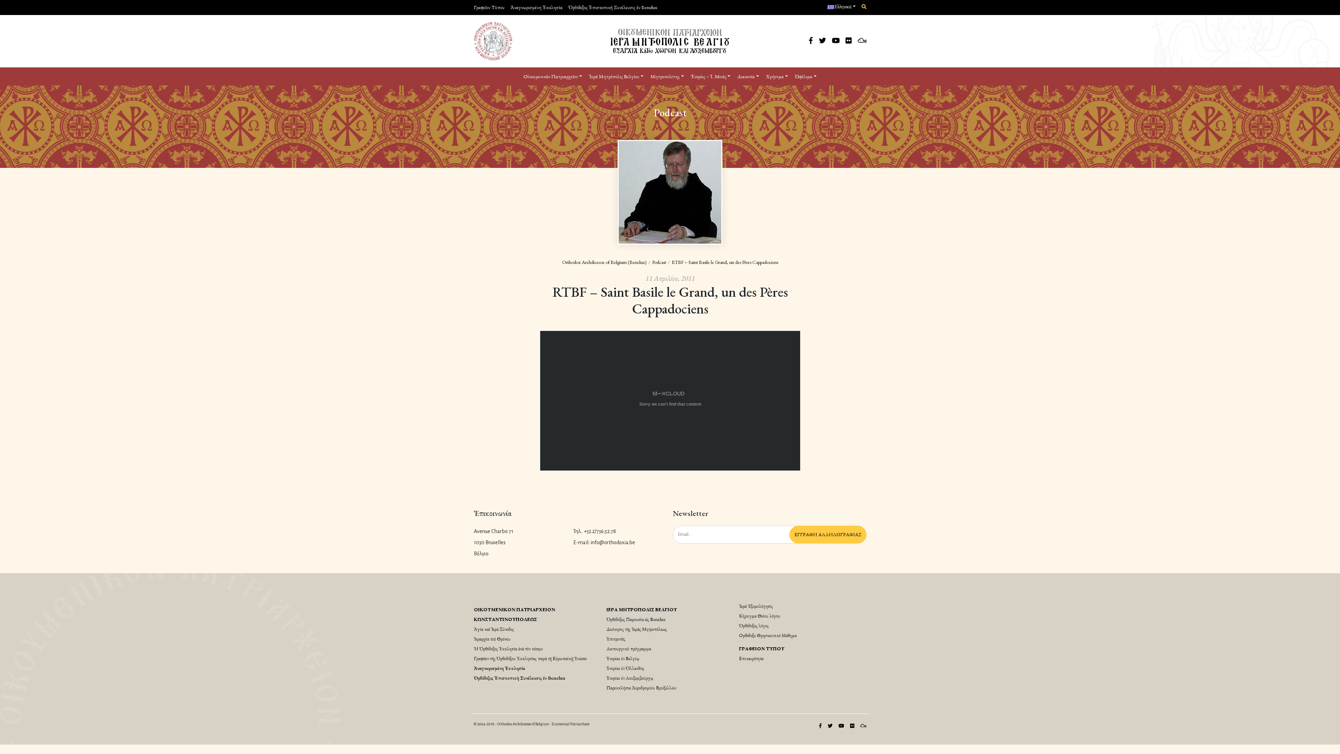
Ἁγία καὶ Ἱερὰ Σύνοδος (494, 629)
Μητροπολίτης (665, 76)
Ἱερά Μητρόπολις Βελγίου (641, 609)
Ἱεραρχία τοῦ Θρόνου (492, 639)
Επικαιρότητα (751, 658)
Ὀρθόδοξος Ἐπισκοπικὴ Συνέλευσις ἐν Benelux (612, 7)
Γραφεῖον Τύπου (489, 7)
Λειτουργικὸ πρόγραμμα (628, 648)
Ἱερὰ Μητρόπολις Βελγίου (614, 76)
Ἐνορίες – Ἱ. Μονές (709, 76)
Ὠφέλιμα (803, 76)
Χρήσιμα (775, 76)
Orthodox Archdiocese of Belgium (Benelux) (604, 262)
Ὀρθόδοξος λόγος (754, 625)
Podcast (659, 262)
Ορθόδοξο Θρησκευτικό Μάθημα (768, 635)
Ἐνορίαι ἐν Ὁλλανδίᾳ (625, 668)
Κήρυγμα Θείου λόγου (759, 616)
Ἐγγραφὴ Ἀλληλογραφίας (828, 534)
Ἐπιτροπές (615, 639)
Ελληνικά (842, 7)
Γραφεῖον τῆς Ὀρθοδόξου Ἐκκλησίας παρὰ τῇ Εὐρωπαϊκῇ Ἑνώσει (530, 658)
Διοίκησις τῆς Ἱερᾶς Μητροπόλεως (636, 629)
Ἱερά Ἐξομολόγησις (756, 606)
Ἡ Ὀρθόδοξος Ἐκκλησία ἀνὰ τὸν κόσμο (508, 648)
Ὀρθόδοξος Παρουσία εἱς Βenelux (635, 619)
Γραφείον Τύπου (761, 648)
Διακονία (746, 76)
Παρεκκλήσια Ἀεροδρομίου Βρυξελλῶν (641, 688)
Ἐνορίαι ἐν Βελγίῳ (622, 658)
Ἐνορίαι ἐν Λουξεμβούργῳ (629, 678)
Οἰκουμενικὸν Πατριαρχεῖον (550, 76)
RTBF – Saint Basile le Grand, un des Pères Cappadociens (725, 262)
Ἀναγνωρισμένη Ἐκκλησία (537, 7)
